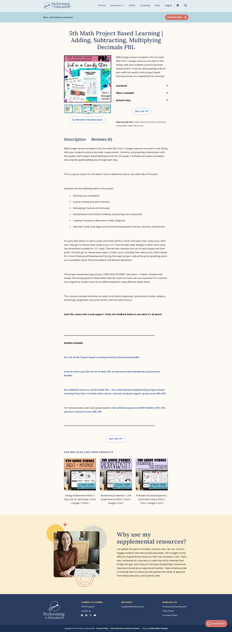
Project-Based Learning (144, 122)
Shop (157, 5)
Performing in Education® (57, 5)
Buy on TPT (142, 111)
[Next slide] (109, 79)
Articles (102, 5)
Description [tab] (75, 139)
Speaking (145, 5)
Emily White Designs (159, 628)
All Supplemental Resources (59, 17)
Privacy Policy (102, 628)
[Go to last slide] (65, 79)
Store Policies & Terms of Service (124, 628)
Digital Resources (135, 125)
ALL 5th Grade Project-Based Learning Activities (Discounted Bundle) (101, 357)
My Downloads (174, 17)
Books (132, 5)
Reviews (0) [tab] (101, 139)
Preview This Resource (89, 119)
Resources (116, 5)
